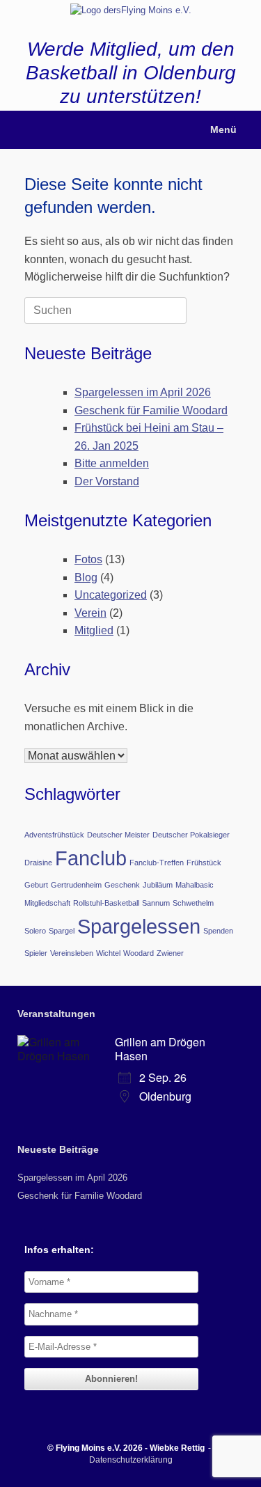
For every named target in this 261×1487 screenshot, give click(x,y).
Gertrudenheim (76, 885)
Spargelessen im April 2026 (142, 392)
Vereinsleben (71, 953)
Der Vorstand (106, 481)
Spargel (61, 931)
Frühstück (204, 862)
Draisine (38, 862)
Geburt (36, 885)
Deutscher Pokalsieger (191, 835)
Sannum (156, 903)
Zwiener (170, 953)
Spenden (218, 931)
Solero (35, 931)
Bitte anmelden (111, 463)
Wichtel (108, 953)
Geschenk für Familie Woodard (151, 410)
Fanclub (91, 858)
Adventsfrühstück (54, 835)
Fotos (88, 559)
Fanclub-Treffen (156, 862)
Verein (90, 613)
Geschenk (122, 885)
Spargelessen (138, 926)
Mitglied (93, 630)
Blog (85, 577)
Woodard (138, 953)
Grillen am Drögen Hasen (160, 1049)
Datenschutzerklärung (131, 1460)
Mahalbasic (194, 885)
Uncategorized (110, 595)
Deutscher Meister (118, 835)
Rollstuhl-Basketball (106, 903)
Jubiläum (158, 885)
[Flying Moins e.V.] (130, 10)
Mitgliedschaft (47, 903)
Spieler (35, 953)
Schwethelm (193, 903)
